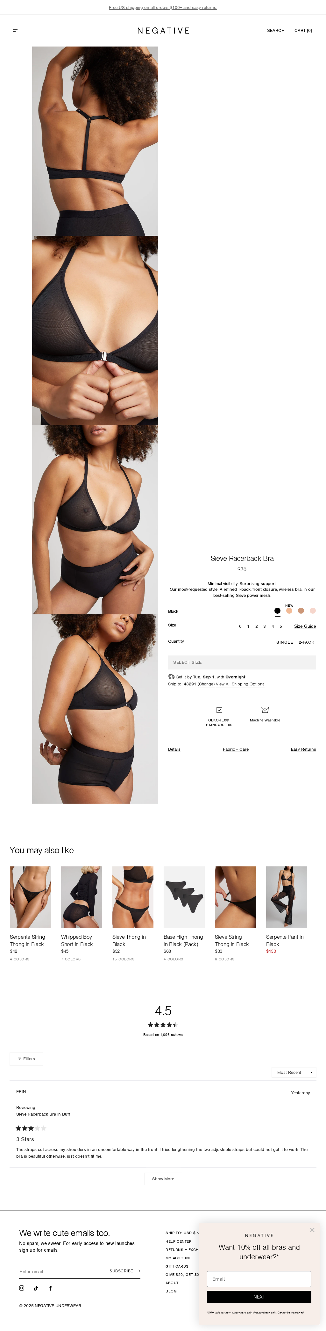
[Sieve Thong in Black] (132, 897)
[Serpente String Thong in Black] (30, 897)
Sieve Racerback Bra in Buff (43, 1114)
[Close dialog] (312, 1230)
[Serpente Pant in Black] (286, 897)
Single (284, 642)
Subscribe (121, 1271)
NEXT (259, 1297)
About (172, 1283)
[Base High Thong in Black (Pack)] (184, 897)
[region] (163, 7)
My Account (178, 1258)
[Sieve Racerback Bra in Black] (277, 611)
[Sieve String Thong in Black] (235, 897)
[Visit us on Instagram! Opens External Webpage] (22, 1287)
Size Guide (305, 626)
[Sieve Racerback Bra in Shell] (312, 611)
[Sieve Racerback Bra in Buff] (301, 611)
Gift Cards (177, 1266)
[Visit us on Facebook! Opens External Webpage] (51, 1287)
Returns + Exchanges (189, 1250)
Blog (171, 1291)
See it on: (138, 62)
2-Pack (307, 642)
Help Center (179, 1241)
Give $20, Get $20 (184, 1275)
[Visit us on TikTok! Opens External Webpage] (36, 1287)
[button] (29, 31)
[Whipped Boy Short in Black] (81, 897)
